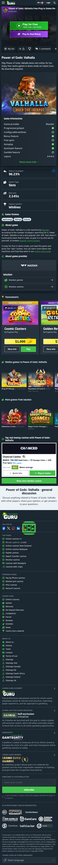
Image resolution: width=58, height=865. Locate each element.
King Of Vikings (14, 389)
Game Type (14, 182)
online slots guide (43, 251)
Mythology (7, 219)
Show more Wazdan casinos (29, 481)
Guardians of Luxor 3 (39, 390)
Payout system (15, 204)
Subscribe (29, 789)
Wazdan (45, 230)
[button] (53, 171)
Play (28, 349)
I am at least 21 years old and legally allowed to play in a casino (30, 796)
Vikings (18, 219)
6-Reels (27, 219)
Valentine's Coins (13, 426)
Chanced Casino (12, 456)
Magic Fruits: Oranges (38, 427)
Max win (12, 193)
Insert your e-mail (11, 780)
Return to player (16, 171)
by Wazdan (13, 11)
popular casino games (30, 240)
